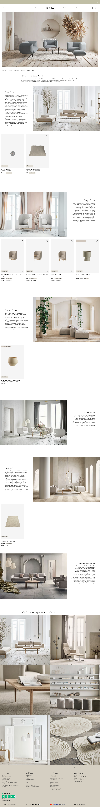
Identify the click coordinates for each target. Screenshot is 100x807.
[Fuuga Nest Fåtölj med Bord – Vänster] (37, 260)
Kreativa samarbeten (7, 783)
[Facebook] (26, 804)
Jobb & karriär (5, 779)
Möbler (27, 778)
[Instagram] (29, 804)
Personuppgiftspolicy (55, 788)
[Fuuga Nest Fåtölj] (62, 260)
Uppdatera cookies (55, 789)
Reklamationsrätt (54, 785)
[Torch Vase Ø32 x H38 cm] (87, 259)
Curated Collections (31, 785)
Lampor (28, 781)
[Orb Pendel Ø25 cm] (12, 155)
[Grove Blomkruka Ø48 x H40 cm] (12, 364)
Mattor (75, 758)
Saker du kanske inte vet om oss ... (10, 785)
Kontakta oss (53, 786)
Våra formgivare (6, 781)
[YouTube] (33, 804)
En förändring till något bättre (9, 782)
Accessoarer (29, 783)
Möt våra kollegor (6, 778)
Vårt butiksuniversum (7, 776)
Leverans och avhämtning (56, 778)
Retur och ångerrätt (55, 782)
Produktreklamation (55, 783)
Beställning (53, 775)
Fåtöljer (75, 658)
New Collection (30, 775)
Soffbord (25, 708)
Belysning (25, 758)
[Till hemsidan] (50, 8)
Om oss (3, 775)
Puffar (75, 708)
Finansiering (53, 776)
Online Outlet (29, 788)
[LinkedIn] (39, 804)
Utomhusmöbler (30, 779)
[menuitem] (4, 8)
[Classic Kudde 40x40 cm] (37, 155)
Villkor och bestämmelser (56, 781)
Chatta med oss (78, 781)
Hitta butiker (82, 804)
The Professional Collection (32, 786)
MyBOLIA (4, 786)
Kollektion (29, 773)
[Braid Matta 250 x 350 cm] (12, 525)
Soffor (25, 658)
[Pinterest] (36, 804)
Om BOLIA (6, 773)
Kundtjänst (54, 773)
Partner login (9, 2)
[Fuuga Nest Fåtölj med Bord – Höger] (12, 260)
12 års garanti (53, 779)
